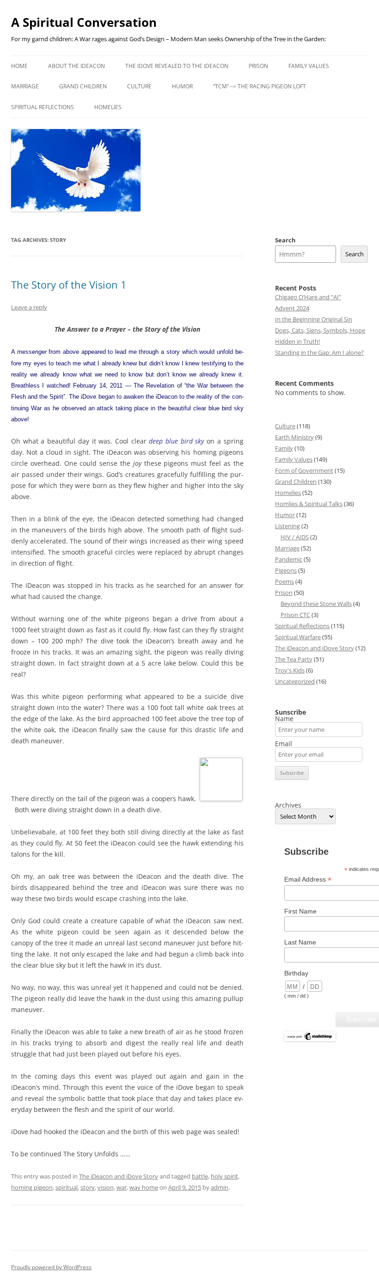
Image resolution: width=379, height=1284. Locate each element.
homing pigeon (32, 1187)
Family (284, 448)
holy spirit (224, 1176)
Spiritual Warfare (298, 637)
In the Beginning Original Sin (313, 319)
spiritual (66, 1187)
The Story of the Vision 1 (69, 284)
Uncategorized (295, 681)
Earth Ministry (294, 437)
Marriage (25, 86)
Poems (284, 581)
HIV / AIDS (295, 537)
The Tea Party (293, 659)
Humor (182, 86)
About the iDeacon (76, 66)
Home (19, 66)
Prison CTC (295, 615)
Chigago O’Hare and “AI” (308, 297)
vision (106, 1187)
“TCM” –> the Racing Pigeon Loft (259, 86)
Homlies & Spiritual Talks (308, 504)
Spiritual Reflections (42, 107)
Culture (139, 86)
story (87, 1187)
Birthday (296, 973)
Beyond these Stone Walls (316, 603)
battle (200, 1176)
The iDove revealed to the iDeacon (176, 66)
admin (219, 1187)
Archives (288, 805)
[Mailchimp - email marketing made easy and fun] (310, 1039)
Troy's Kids (290, 670)
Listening (287, 526)
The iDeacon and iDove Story (118, 1176)
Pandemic (288, 559)
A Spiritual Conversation (84, 22)
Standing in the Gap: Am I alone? (319, 352)
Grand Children (83, 86)
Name (284, 719)
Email (283, 744)
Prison (258, 66)
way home (143, 1187)
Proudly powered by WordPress (51, 1267)
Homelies (108, 107)
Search (285, 240)
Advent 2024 (292, 308)
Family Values (308, 66)
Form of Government (304, 470)
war (121, 1187)
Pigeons (286, 570)
